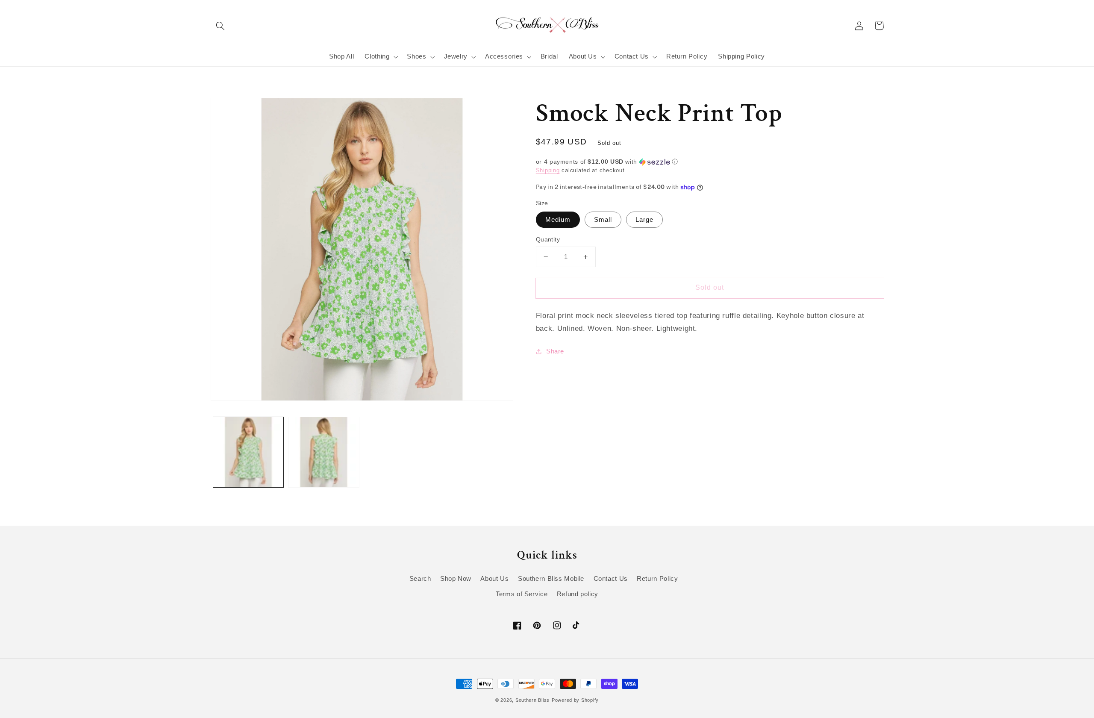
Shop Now (455, 578)
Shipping (548, 171)
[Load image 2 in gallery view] (323, 452)
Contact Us (611, 578)
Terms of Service (521, 594)
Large (644, 219)
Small (603, 219)
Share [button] (555, 351)
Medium (558, 219)
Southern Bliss (532, 700)
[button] (220, 25)
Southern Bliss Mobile (551, 578)
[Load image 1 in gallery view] (248, 452)
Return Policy (657, 578)
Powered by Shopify (575, 700)
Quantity (548, 239)
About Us (494, 578)
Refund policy (577, 594)
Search (420, 578)
